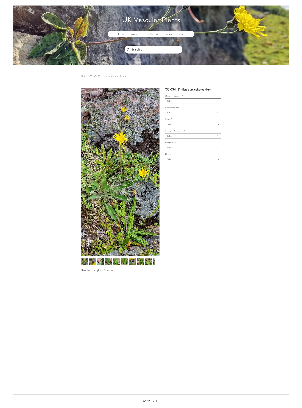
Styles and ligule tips (174, 96)
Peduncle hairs (171, 142)
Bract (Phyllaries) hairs (175, 131)
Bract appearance (172, 107)
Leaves (168, 119)
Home (84, 76)
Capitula (169, 154)
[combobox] (193, 101)
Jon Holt (155, 401)
